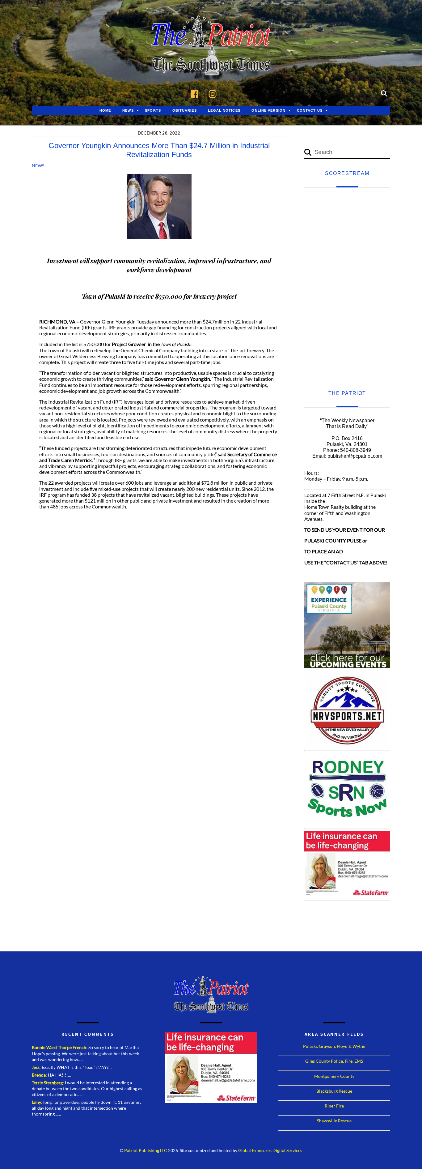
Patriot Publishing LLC (145, 1150)
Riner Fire (334, 1105)
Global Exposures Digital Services (270, 1150)
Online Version (268, 110)
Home (105, 110)
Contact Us (310, 110)
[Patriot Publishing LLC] (211, 65)
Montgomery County (334, 1076)
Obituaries (184, 110)
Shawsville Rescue (334, 1120)
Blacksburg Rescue (334, 1091)
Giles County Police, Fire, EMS (334, 1061)
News (127, 110)
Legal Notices (224, 110)
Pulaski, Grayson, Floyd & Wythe (334, 1046)
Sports (153, 110)
